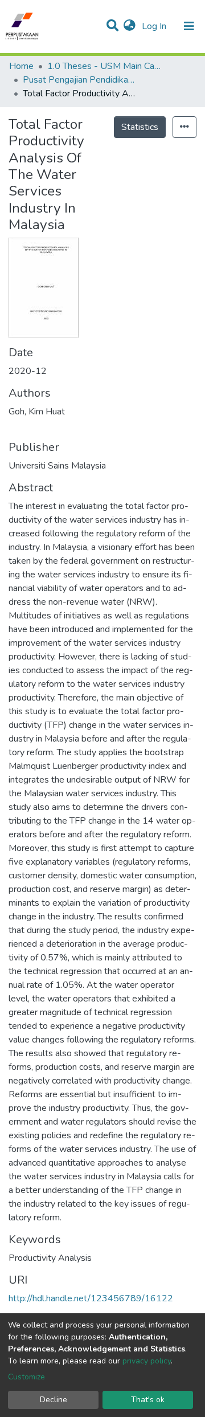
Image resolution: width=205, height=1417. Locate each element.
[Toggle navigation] (189, 26)
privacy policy (146, 1360)
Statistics (139, 127)
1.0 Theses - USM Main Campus (104, 66)
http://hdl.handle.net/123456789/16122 (91, 1298)
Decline (53, 1399)
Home (21, 66)
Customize (26, 1376)
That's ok (148, 1399)
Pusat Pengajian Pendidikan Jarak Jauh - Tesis (80, 80)
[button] (130, 26)
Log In (155, 26)
